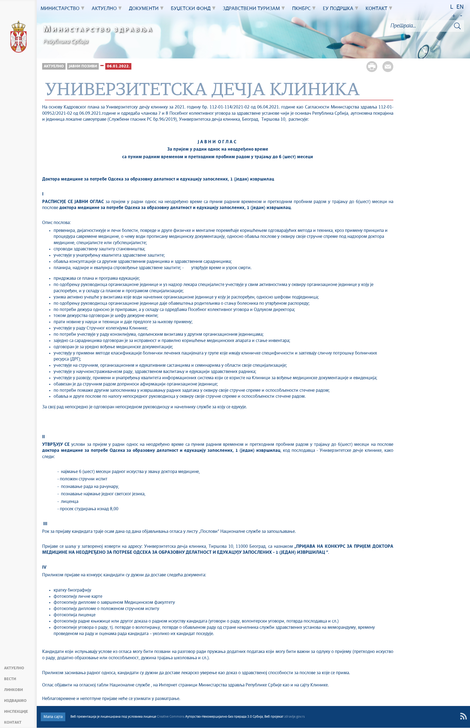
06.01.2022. (118, 66)
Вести (10, 679)
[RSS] (463, 716)
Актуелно (14, 668)
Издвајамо (15, 701)
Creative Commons (170, 716)
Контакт (12, 722)
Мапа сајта (53, 717)
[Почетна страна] (18, 37)
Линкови (13, 690)
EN (460, 7)
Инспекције (16, 712)
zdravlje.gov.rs (294, 716)
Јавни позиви (83, 66)
